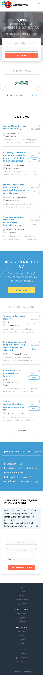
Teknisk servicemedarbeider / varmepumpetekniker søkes (13, 405)
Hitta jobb (21, 632)
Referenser (21, 621)
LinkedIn (23, 661)
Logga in (21, 617)
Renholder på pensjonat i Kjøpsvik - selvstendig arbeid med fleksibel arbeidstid (14, 346)
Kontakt (22, 592)
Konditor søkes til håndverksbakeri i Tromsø (11, 373)
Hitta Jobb (21, 55)
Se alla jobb (21, 431)
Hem (21, 588)
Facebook (21, 650)
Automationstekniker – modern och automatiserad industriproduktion (14, 221)
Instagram (23, 658)
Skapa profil (21, 635)
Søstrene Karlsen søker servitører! (14, 317)
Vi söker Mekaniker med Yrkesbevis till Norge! (14, 127)
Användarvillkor (21, 599)
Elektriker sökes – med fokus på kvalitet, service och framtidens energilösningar (14, 188)
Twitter (23, 654)
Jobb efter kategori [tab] (17, 451)
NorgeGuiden (21, 603)
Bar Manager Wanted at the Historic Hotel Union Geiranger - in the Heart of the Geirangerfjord (14, 156)
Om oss (21, 596)
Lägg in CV (21, 290)
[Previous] (4, 86)
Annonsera (21, 613)
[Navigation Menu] (39, 4)
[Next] (38, 86)
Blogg (21, 643)
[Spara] (39, 126)
